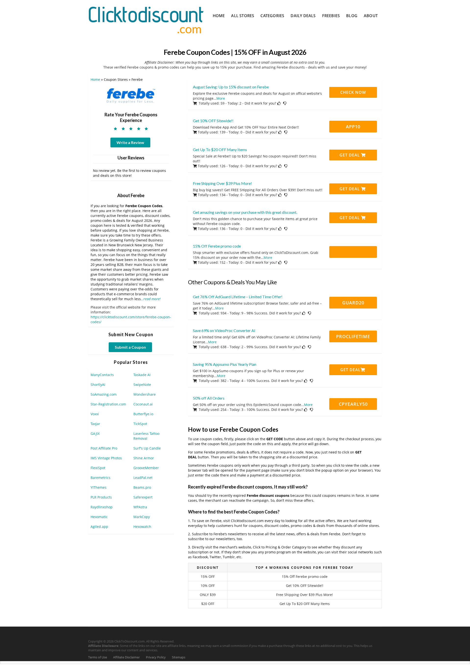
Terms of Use (97, 657)
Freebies (331, 15)
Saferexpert (143, 497)
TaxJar (95, 423)
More (220, 98)
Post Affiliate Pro (104, 448)
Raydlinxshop (102, 507)
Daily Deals (303, 15)
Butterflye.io (143, 414)
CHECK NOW (353, 92)
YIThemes (98, 487)
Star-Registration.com (108, 404)
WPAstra (140, 507)
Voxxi (95, 414)
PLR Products (101, 497)
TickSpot (140, 423)
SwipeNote (142, 384)
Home (219, 15)
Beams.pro (142, 487)
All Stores (242, 15)
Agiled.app (99, 526)
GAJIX (95, 433)
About (371, 15)
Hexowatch (142, 526)
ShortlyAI (98, 384)
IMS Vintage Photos (106, 458)
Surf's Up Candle (147, 448)
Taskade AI (142, 374)
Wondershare (144, 394)
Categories (272, 15)
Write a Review (130, 142)
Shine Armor (143, 458)
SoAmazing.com (104, 394)
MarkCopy (141, 516)
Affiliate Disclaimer (126, 657)
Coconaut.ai (143, 404)
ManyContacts (102, 374)
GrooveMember (146, 467)
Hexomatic (99, 516)
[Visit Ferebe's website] (130, 94)
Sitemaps (178, 657)
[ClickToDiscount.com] (146, 19)
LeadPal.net (143, 477)
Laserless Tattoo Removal (146, 436)
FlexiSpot (98, 467)
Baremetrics (100, 477)
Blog (351, 15)
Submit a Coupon (130, 347)
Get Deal (350, 155)
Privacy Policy (156, 657)
